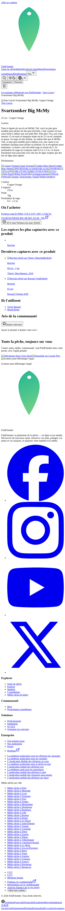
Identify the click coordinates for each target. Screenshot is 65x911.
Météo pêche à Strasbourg (19, 807)
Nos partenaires (14, 743)
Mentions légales (15, 877)
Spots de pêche (8, 69)
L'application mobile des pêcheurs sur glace (28, 777)
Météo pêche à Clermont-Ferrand (23, 842)
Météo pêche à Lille (16, 812)
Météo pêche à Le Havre (19, 820)
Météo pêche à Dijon (17, 831)
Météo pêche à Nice (16, 799)
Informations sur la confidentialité (23, 884)
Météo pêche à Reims (17, 818)
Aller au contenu (9, 2)
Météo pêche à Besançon (19, 867)
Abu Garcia (48, 92)
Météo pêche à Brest (17, 850)
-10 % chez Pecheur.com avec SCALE (23, 223)
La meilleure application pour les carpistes (27, 758)
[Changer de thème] (12, 78)
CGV (10, 875)
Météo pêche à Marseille (19, 790)
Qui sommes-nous (15, 741)
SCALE (11, 726)
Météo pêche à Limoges (18, 859)
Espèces (27, 69)
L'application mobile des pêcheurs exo (25, 767)
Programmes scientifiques (19, 709)
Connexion (7, 82)
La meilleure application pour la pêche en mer (29, 764)
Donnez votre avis (14, 325)
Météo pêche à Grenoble (19, 829)
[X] (35, 672)
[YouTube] (35, 615)
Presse (10, 746)
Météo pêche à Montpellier (20, 804)
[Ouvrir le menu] (4, 86)
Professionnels (14, 721)
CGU (10, 872)
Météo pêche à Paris (16, 788)
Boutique (22, 74)
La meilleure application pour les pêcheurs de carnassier (33, 756)
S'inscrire (18, 82)
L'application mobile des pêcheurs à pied (26, 772)
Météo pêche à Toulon (18, 826)
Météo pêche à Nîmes (17, 837)
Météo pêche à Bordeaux (19, 810)
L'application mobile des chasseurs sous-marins (29, 775)
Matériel (19, 69)
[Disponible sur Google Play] (45, 356)
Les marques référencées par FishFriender (21, 92)
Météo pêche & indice (17, 695)
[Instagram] (35, 557)
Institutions (12, 723)
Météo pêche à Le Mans (18, 845)
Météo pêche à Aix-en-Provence (22, 848)
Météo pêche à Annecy (18, 861)
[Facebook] (35, 500)
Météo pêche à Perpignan (19, 864)
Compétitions (37, 69)
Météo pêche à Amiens (18, 856)
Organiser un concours (18, 729)
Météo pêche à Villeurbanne (20, 840)
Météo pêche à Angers (18, 834)
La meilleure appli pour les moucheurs (25, 769)
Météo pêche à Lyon (17, 793)
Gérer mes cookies (16, 890)
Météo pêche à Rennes (18, 815)
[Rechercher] (4, 78)
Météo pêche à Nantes (17, 801)
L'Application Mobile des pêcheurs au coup (28, 761)
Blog (15, 74)
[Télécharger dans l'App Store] (16, 356)
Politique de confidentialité (20, 882)
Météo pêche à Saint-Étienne (21, 823)
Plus (30, 74)
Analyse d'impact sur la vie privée (23, 887)
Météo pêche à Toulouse (19, 796)
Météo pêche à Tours (17, 853)
